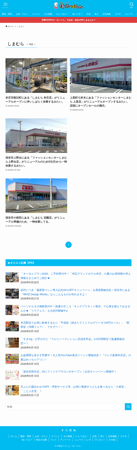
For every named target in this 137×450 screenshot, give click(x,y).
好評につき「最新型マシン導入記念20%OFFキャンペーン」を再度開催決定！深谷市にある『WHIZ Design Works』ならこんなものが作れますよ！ (75, 292)
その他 (112, 439)
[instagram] (70, 430)
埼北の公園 (41, 439)
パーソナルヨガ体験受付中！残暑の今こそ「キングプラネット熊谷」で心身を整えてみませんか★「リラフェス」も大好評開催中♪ (75, 308)
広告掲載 (112, 436)
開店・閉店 (25, 436)
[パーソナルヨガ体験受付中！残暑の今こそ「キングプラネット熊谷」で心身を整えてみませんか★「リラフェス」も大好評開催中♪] (12, 310)
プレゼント (99, 439)
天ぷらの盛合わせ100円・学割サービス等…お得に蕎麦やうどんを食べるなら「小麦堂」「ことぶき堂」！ (74, 389)
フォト (53, 439)
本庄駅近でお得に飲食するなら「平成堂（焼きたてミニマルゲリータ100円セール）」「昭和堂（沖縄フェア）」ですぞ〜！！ (75, 325)
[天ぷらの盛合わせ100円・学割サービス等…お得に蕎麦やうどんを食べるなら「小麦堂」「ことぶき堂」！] (12, 390)
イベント (55, 436)
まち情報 (67, 436)
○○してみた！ (82, 436)
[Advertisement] (100, 145)
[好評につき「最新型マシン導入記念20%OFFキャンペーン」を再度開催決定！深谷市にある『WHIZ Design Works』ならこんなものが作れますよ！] (12, 294)
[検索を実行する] (128, 406)
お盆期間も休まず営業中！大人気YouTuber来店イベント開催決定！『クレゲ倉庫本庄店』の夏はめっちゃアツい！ (76, 357)
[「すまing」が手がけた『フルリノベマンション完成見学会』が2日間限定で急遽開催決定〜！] (12, 343)
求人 (102, 436)
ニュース (79, 439)
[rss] (74, 430)
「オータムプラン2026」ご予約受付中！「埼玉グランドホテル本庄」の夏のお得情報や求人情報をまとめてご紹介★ (76, 276)
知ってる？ (27, 439)
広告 (94, 436)
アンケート (65, 439)
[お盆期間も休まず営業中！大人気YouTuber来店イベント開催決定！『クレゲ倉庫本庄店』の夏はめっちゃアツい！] (12, 359)
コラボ (123, 436)
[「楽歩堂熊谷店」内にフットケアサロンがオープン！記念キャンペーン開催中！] (12, 375)
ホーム (14, 436)
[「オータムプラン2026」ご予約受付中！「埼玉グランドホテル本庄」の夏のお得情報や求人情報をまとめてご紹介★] (12, 277)
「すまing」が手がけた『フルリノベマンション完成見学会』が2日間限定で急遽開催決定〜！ (73, 341)
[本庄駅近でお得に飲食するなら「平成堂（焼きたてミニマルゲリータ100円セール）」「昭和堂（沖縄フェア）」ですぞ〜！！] (12, 326)
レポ (89, 439)
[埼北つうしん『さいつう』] (68, 5)
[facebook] (62, 430)
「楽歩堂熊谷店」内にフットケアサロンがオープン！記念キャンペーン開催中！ (69, 371)
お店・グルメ (41, 436)
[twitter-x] (66, 430)
